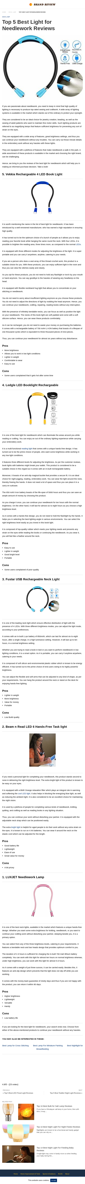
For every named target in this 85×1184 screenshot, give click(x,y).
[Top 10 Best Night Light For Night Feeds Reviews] (18, 1133)
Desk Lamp (12, 12)
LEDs (78, 244)
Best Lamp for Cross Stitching (15, 1046)
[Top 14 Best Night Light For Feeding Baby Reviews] (18, 1154)
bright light (15, 827)
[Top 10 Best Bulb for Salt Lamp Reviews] (18, 1112)
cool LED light (24, 793)
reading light (26, 449)
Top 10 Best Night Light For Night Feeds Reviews (58, 1127)
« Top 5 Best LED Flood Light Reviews (18, 1093)
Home (4, 12)
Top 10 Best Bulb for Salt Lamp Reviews (54, 1106)
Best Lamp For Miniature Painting (48, 1046)
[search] (82, 4)
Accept (53, 1180)
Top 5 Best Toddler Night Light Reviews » (66, 1093)
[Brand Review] (42, 4)
